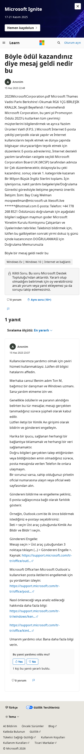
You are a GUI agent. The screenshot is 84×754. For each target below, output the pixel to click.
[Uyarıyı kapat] (78, 6)
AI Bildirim (10, 726)
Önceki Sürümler (33, 726)
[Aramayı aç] (59, 42)
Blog (51, 726)
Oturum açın (72, 42)
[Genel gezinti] (4, 42)
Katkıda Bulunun (14, 731)
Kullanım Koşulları (53, 737)
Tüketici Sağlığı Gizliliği (18, 737)
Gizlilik (34, 731)
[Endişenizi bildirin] (8, 309)
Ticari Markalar (44, 743)
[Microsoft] (42, 42)
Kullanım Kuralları (15, 743)
